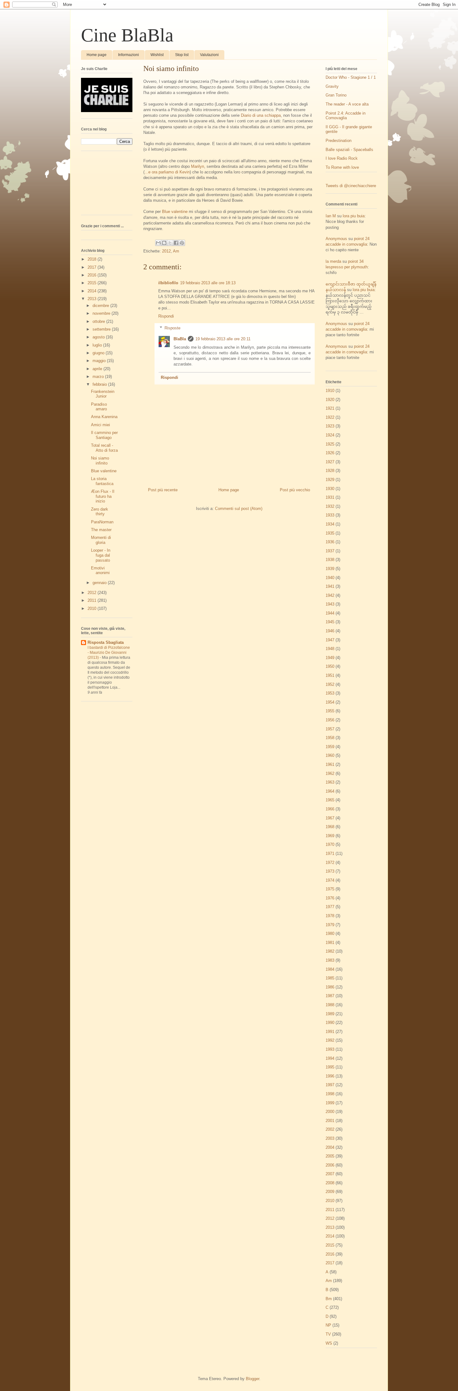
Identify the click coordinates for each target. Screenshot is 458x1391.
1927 (330, 462)
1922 (330, 417)
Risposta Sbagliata (106, 642)
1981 (330, 942)
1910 (330, 390)
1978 (330, 915)
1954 (330, 702)
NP (328, 1325)
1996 (330, 1076)
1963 (330, 782)
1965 (330, 800)
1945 (330, 622)
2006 (330, 1165)
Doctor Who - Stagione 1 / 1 (351, 77)
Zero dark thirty (99, 511)
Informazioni (128, 55)
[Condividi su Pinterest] (182, 243)
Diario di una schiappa (261, 115)
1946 (330, 631)
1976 (330, 898)
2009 (330, 1191)
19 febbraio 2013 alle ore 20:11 (222, 339)
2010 (93, 608)
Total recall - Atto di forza (104, 448)
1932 (330, 506)
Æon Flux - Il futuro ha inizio (102, 496)
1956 (330, 720)
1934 (330, 524)
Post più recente (163, 490)
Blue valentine (175, 211)
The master (101, 529)
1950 (330, 666)
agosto (99, 337)
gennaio (100, 582)
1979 (330, 924)
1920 (330, 399)
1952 (330, 684)
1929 (330, 479)
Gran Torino (336, 95)
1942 (330, 595)
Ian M (331, 216)
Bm (329, 1298)
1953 (330, 693)
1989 (330, 1013)
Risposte (172, 328)
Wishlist (157, 55)
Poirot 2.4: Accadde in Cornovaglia (345, 115)
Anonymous (336, 238)
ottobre (99, 321)
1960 (330, 755)
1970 (330, 844)
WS (329, 1343)
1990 (330, 1022)
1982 (330, 951)
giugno (99, 353)
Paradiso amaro (99, 407)
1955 (330, 711)
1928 (330, 470)
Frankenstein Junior (102, 394)
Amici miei (100, 424)
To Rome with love (342, 167)
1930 (330, 488)
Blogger (252, 1378)
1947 (330, 640)
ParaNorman (102, 522)
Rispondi (166, 316)
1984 (330, 969)
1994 (330, 1058)
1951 (330, 675)
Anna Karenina (104, 416)
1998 (330, 1094)
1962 (330, 773)
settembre (102, 329)
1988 (330, 1004)
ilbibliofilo (168, 283)
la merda (333, 261)
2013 (93, 298)
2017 (93, 267)
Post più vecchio (295, 490)
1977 (330, 906)
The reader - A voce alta (347, 104)
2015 (93, 283)
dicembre (101, 305)
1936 (330, 542)
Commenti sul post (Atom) (238, 508)
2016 (93, 275)
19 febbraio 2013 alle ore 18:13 (208, 283)
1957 (330, 729)
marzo (99, 376)
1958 (330, 737)
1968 (330, 826)
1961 (330, 764)
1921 (330, 408)
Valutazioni (209, 55)
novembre (102, 313)
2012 (166, 251)
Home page (97, 55)
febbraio (100, 384)
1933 (330, 515)
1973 (330, 871)
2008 (330, 1183)
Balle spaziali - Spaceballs (349, 149)
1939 (330, 568)
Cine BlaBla (127, 35)
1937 (330, 551)
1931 (330, 497)
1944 (330, 613)
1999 (330, 1103)
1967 (330, 818)
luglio (98, 345)
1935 (330, 533)
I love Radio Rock (342, 158)
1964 (330, 791)
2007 (330, 1174)
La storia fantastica (102, 481)
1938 (330, 559)
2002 (330, 1129)
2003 (330, 1138)
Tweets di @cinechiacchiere (351, 185)
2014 (93, 291)
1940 (330, 577)
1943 (330, 604)
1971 (330, 853)
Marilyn (197, 166)
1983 (330, 960)
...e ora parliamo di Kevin (167, 172)
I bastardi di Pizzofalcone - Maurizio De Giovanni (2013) (109, 652)
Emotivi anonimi (100, 570)
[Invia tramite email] (158, 243)
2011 (93, 600)
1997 (330, 1084)
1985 (330, 978)
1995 (330, 1067)
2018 (93, 259)
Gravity (332, 86)
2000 (330, 1111)
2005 (330, 1156)
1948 (330, 648)
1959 (330, 746)
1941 (330, 586)
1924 (330, 435)
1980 (330, 933)
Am (176, 251)
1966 (330, 809)
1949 (330, 657)
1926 (330, 452)
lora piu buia (354, 216)
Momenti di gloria (101, 540)
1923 (330, 426)
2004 (330, 1147)
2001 (330, 1120)
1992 (330, 1040)
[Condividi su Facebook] (176, 243)
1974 (330, 880)
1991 (330, 1031)
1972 (330, 862)
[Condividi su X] (170, 243)
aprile (98, 368)
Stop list (181, 55)
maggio (100, 360)
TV (328, 1334)
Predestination (338, 140)
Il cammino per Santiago (104, 435)
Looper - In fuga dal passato (100, 555)
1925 (330, 444)
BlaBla (180, 339)
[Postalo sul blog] (164, 243)
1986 (330, 987)
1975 (330, 889)
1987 (330, 995)
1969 (330, 835)
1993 (330, 1049)
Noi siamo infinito (100, 460)
